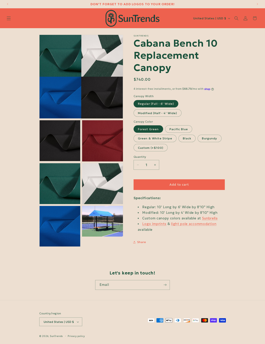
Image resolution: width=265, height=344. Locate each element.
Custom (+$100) (150, 148)
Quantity (140, 157)
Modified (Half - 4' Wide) (157, 113)
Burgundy (209, 138)
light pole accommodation (194, 224)
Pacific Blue (178, 129)
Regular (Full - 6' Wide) (156, 104)
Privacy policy (76, 336)
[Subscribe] (165, 285)
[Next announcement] (257, 4)
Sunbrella (210, 218)
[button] (8, 18)
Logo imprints (154, 224)
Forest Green (148, 129)
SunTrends (56, 336)
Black (187, 138)
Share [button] (141, 242)
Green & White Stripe (155, 138)
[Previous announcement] (8, 4)
